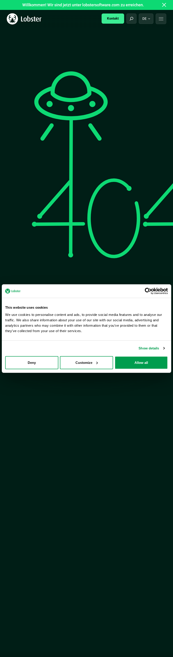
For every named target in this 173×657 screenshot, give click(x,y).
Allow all (141, 362)
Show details (149, 348)
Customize (83, 362)
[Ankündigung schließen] (164, 5)
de (144, 19)
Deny (32, 362)
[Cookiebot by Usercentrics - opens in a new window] (148, 291)
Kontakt (113, 18)
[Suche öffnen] (131, 19)
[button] (161, 19)
